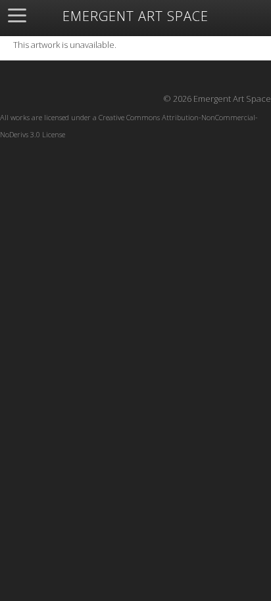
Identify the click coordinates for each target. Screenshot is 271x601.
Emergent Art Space (135, 16)
